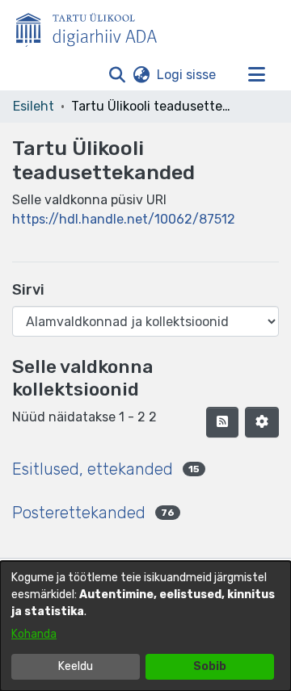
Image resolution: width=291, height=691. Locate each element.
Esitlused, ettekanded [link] (92, 469)
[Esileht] (93, 26)
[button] (117, 75)
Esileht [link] (33, 106)
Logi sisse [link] (187, 74)
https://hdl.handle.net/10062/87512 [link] (123, 219)
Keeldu (75, 666)
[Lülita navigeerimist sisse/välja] (256, 75)
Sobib (209, 666)
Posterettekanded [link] (79, 512)
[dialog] (145, 626)
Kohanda (34, 634)
